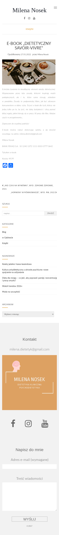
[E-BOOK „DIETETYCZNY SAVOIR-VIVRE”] (28, 72)
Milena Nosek (29, 10)
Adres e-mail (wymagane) (29, 460)
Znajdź (50, 213)
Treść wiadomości (29, 478)
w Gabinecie (7, 238)
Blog (4, 232)
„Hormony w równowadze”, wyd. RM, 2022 (33, 192)
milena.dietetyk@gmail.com (29, 349)
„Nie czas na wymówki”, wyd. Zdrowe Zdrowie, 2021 (27, 187)
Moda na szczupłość (11, 292)
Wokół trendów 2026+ (12, 286)
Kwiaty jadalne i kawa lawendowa (17, 264)
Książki (29, 29)
